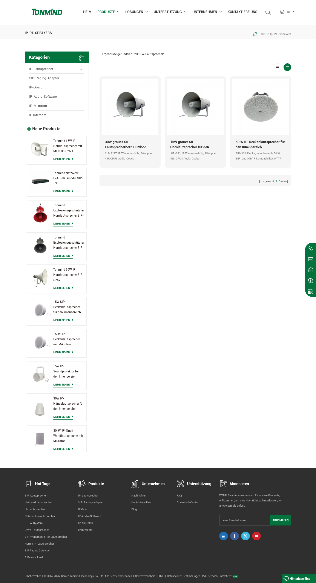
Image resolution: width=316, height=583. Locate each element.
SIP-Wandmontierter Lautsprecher (46, 536)
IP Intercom (37, 115)
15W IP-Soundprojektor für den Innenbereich (66, 371)
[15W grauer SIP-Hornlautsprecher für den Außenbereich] (195, 107)
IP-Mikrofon (38, 106)
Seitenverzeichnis (145, 576)
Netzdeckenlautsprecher (40, 516)
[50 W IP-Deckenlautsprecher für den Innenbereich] (260, 107)
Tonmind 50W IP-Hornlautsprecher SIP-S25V (68, 275)
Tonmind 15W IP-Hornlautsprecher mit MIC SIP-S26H (67, 146)
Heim (87, 12)
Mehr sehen (61, 159)
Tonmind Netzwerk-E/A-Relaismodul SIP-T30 (68, 178)
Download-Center (187, 502)
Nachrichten (138, 495)
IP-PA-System (34, 523)
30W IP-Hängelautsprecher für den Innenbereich (68, 403)
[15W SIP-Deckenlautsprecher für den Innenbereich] (40, 310)
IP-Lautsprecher (41, 69)
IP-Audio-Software (43, 97)
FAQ (179, 495)
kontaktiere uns (242, 12)
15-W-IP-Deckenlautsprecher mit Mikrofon (66, 339)
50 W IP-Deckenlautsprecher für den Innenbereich (260, 144)
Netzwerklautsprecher (38, 502)
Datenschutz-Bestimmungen (183, 576)
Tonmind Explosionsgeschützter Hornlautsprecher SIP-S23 (68, 210)
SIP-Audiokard (34, 557)
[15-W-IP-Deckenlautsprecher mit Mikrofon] (40, 342)
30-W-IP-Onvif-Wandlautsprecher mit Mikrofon (68, 436)
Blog (134, 509)
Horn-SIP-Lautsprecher (39, 543)
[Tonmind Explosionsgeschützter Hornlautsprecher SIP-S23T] (40, 246)
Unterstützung (168, 12)
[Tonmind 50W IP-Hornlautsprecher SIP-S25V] (40, 278)
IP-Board (36, 87)
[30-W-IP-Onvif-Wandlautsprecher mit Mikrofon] (40, 439)
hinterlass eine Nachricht (300, 580)
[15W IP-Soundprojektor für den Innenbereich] (40, 374)
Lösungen (134, 12)
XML (161, 576)
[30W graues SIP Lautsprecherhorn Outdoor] (130, 107)
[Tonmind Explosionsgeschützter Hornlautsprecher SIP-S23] (40, 213)
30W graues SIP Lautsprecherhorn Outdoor (125, 144)
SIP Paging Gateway (37, 550)
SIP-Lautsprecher (36, 495)
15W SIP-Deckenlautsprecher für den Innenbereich (67, 307)
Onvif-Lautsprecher (37, 529)
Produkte (106, 12)
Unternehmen (204, 12)
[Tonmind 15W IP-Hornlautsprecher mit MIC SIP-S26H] (40, 149)
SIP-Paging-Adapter (44, 78)
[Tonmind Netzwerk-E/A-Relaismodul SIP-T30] (40, 181)
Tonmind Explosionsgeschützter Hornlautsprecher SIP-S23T (68, 243)
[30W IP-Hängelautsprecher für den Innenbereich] (40, 407)
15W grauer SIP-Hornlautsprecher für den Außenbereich (189, 145)
